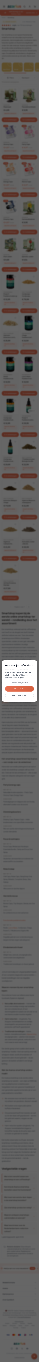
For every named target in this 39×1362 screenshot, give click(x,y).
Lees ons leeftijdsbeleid (19, 683)
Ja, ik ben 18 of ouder (19, 689)
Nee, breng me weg (19, 695)
